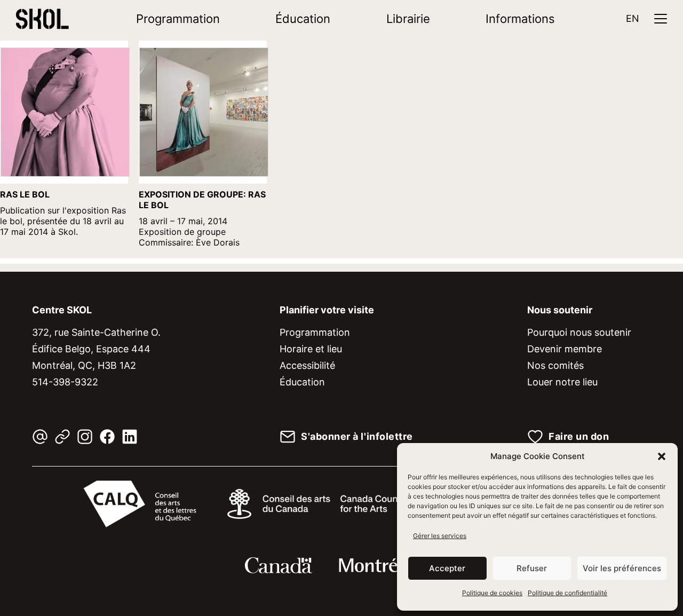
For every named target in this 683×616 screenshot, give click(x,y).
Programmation (178, 19)
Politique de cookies (492, 593)
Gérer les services (439, 536)
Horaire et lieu (311, 348)
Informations (520, 19)
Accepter (447, 568)
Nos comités (555, 365)
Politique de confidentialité (567, 593)
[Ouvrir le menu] (660, 18)
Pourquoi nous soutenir (579, 332)
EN (632, 18)
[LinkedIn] (130, 437)
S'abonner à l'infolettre (357, 436)
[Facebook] (107, 437)
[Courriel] (40, 437)
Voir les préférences (622, 568)
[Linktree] (62, 437)
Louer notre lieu (562, 382)
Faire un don (579, 436)
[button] (661, 456)
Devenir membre (564, 348)
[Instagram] (85, 437)
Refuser (532, 568)
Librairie (408, 19)
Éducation (302, 19)
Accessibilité (307, 365)
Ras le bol (25, 194)
